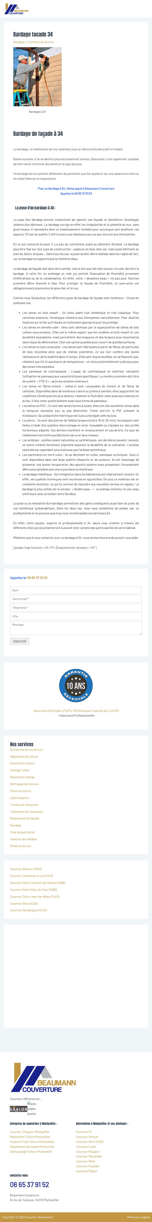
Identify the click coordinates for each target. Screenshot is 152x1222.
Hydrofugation (19, 798)
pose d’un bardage (30, 219)
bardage (22, 268)
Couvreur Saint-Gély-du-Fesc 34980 (33, 889)
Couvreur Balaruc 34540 (26, 869)
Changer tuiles (19, 770)
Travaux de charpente (24, 804)
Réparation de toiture (24, 756)
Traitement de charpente (26, 811)
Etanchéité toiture (22, 763)
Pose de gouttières (22, 832)
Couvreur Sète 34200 (24, 903)
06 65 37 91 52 (37, 577)
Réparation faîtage (22, 777)
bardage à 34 (73, 537)
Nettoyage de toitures (24, 784)
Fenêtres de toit (20, 846)
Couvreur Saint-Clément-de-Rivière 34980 (37, 882)
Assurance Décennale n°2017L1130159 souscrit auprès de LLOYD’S (76, 710)
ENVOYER (19, 641)
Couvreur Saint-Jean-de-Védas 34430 (35, 896)
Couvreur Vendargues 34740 (28, 910)
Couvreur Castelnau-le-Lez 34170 (31, 876)
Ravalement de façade (24, 818)
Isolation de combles (23, 839)
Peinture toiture (20, 791)
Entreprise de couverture (26, 749)
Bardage (18, 42)
